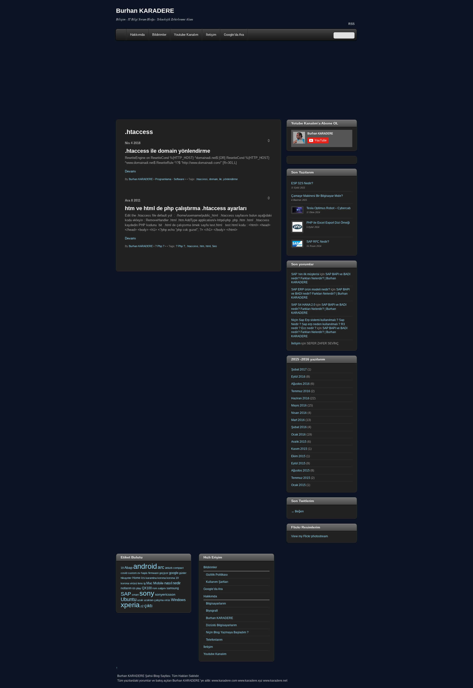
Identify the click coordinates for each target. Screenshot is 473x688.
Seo (214, 246)
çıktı (148, 605)
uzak (140, 600)
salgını (162, 588)
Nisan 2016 (299, 412)
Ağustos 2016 (300, 383)
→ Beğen (297, 511)
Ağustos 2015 (300, 470)
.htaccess (202, 179)
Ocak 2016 (298, 434)
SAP (126, 594)
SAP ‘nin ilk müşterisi (305, 274)
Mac (149, 583)
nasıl (168, 583)
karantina (151, 577)
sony (146, 593)
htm (202, 246)
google (173, 573)
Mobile (158, 583)
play (138, 588)
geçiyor (163, 572)
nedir (177, 583)
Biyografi (212, 610)
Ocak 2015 (298, 485)
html (208, 246)
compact (178, 567)
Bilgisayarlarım (216, 603)
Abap (128, 568)
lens (140, 583)
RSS (351, 24)
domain (213, 179)
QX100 (147, 588)
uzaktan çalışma (154, 600)
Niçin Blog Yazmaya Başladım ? (227, 632)
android (145, 566)
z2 (142, 606)
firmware (153, 572)
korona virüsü (129, 583)
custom (132, 572)
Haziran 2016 (300, 398)
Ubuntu (128, 599)
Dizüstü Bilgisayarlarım (221, 625)
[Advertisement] (236, 80)
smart (135, 594)
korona (161, 577)
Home (121, 34)
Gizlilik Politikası (217, 574)
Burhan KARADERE (141, 179)
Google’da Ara (234, 34)
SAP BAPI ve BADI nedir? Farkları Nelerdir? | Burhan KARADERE (320, 278)
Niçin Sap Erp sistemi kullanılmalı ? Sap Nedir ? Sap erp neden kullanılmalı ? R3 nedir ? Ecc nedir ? (318, 324)
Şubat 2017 (299, 369)
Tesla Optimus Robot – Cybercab (328, 208)
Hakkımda (137, 34)
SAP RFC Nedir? (317, 241)
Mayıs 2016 (299, 405)
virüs (167, 600)
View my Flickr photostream (309, 536)
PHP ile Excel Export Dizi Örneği (328, 222)
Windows (178, 600)
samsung (173, 588)
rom (154, 588)
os (133, 588)
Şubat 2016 (299, 427)
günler (182, 572)
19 (122, 567)
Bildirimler (159, 34)
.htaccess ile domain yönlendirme (167, 151)
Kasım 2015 (299, 448)
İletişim (211, 34)
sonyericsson (165, 594)
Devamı (130, 171)
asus (168, 568)
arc (161, 567)
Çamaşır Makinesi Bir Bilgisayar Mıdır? (317, 195)
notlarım (126, 588)
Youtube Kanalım (186, 34)
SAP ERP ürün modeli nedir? (310, 289)
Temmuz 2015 (300, 477)
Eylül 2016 (298, 376)
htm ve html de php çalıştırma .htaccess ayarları (186, 208)
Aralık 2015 (298, 441)
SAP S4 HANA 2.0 (303, 304)
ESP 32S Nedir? (302, 183)
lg (145, 583)
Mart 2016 (298, 419)
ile (220, 179)
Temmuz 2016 (300, 391)
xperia (130, 605)
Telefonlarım (214, 639)
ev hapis (142, 572)
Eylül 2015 (298, 463)
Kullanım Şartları (217, 581)
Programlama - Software (169, 179)
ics (143, 578)
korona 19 (173, 577)
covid (124, 572)
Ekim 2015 (298, 456)
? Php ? (159, 246)
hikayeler (126, 577)
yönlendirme (230, 179)
